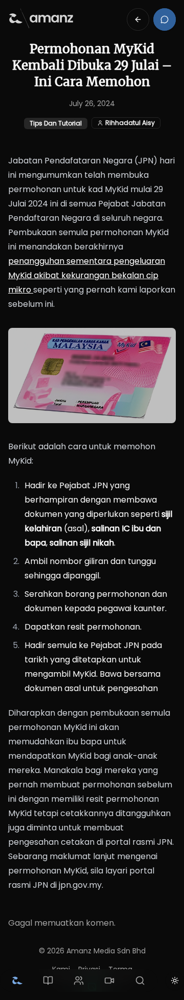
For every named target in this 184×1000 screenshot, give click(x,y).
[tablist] (78, 980)
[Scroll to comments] (164, 19)
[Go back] (138, 19)
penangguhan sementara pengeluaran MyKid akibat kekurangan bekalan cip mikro (86, 275)
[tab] (17, 980)
